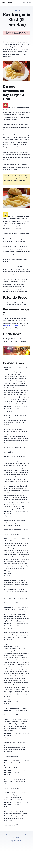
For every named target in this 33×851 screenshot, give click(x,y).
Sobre (29, 2)
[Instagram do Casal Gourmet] (15, 841)
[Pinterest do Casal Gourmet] (18, 841)
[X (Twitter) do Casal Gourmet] (21, 841)
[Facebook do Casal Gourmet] (12, 841)
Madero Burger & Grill (11, 325)
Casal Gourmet (7, 3)
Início (23, 2)
